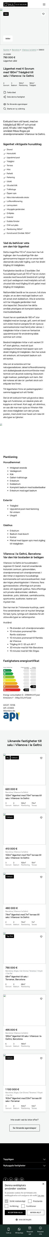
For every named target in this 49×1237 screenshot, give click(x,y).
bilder (8, 38)
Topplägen (8, 1159)
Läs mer (41, 1195)
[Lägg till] (43, 14)
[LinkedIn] (11, 1180)
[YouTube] (22, 1180)
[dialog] (24, 1202)
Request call (30, 1233)
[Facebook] (5, 1180)
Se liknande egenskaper (17, 104)
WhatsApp (19, 1233)
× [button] (43, 1184)
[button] (41, 769)
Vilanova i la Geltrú (29, 50)
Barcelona (15, 50)
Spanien (6, 50)
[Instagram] (16, 1180)
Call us (8, 1233)
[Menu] (44, 4)
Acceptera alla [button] (15, 1212)
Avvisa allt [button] (35, 1212)
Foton (24, 440)
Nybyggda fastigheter (14, 1165)
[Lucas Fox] (15, 4)
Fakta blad (11, 92)
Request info (40, 1233)
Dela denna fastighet (16, 97)
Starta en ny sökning (16, 109)
